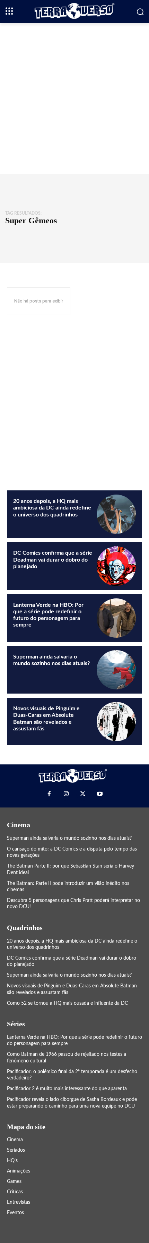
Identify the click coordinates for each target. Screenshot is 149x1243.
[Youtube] (99, 793)
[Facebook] (49, 793)
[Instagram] (66, 793)
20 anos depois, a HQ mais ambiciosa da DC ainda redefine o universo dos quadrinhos (52, 507)
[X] (82, 793)
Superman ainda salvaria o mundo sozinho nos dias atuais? (69, 838)
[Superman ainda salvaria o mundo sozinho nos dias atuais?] (116, 669)
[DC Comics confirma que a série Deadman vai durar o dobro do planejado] (116, 566)
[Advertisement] (74, 97)
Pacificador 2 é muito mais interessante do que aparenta (67, 1088)
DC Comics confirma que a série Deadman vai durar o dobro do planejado (52, 559)
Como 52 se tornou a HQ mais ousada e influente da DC (67, 1003)
